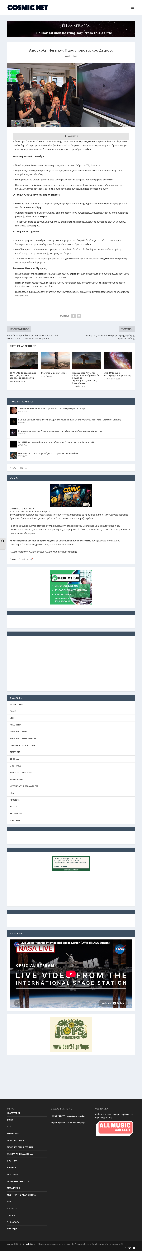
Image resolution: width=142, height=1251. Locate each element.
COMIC (13, 711)
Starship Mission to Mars (54, 373)
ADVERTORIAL (16, 704)
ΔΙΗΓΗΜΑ (14, 759)
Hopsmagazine (58, 1122)
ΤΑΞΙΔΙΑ (13, 806)
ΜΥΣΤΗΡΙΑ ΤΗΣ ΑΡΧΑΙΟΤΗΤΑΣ (24, 786)
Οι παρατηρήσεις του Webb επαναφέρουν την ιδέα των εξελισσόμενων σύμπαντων (60, 431)
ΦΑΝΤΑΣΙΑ (15, 820)
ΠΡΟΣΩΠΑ (14, 800)
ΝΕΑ (12, 793)
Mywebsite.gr (29, 1244)
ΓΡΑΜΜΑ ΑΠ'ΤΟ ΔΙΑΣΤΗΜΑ (22, 745)
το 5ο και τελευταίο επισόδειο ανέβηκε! (30, 511)
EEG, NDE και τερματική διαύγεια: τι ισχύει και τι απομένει (48, 453)
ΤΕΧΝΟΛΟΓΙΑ (16, 813)
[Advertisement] (71, 665)
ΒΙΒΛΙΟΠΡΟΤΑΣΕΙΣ (18, 731)
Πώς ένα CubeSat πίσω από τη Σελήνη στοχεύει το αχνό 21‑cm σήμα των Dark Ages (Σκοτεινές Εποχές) (69, 419)
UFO (12, 718)
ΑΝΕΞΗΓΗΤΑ (15, 724)
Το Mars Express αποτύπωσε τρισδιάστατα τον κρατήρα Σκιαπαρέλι (52, 408)
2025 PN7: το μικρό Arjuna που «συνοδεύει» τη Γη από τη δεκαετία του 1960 (56, 442)
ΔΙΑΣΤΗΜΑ (71, 55)
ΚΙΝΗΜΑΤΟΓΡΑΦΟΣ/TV (21, 772)
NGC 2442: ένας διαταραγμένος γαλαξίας (117, 374)
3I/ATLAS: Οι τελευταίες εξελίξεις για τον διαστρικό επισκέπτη (23, 375)
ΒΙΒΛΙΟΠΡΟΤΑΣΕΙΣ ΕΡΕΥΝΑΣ (23, 738)
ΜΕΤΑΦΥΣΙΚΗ (16, 779)
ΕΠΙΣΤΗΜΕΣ (22, 456)
